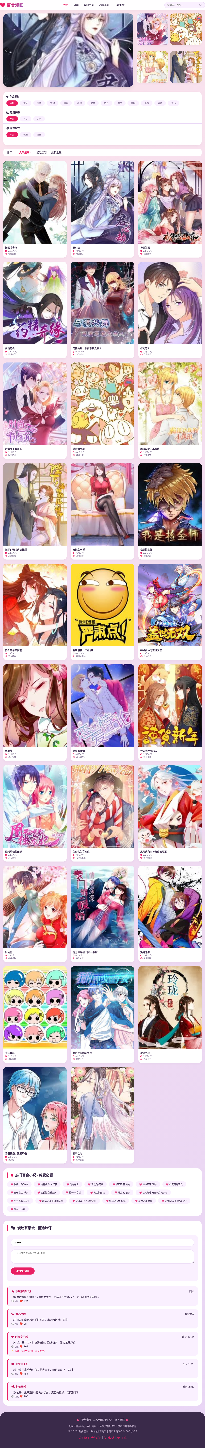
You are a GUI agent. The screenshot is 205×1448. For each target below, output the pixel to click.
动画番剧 (104, 5)
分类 (76, 5)
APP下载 (121, 1437)
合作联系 (96, 1437)
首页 (65, 5)
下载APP (120, 5)
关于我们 (83, 1437)
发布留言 (24, 1271)
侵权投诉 (109, 1437)
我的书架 (89, 5)
